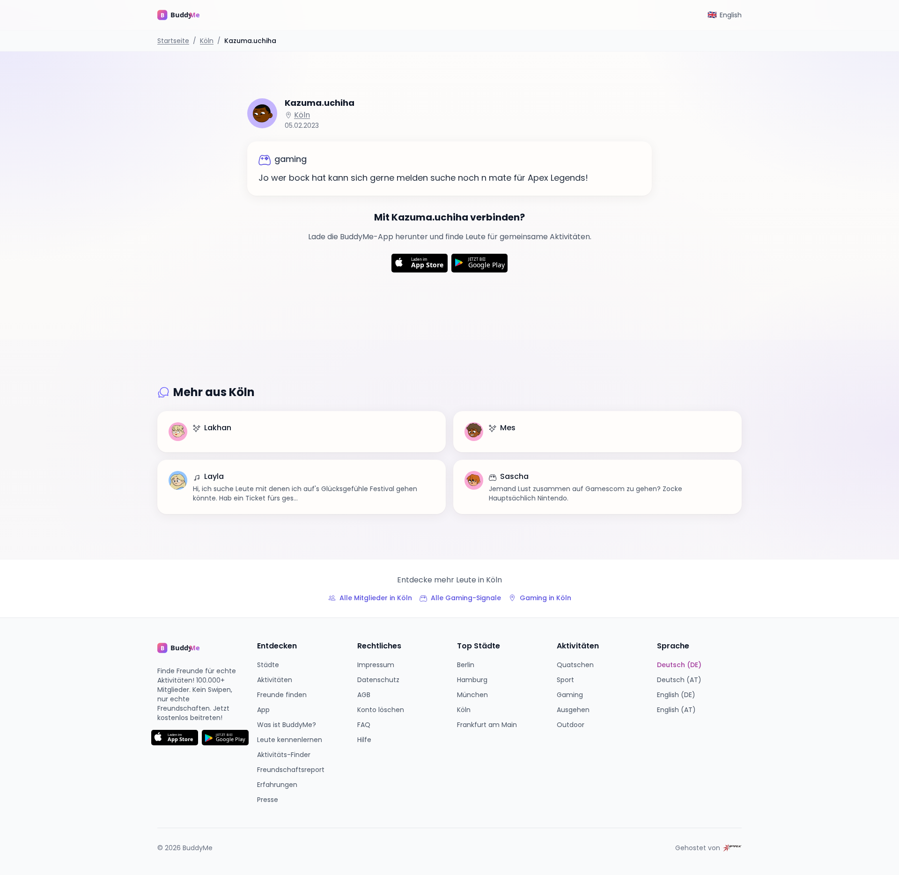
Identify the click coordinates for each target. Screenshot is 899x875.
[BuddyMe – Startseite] (185, 14)
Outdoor (570, 724)
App (263, 709)
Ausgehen (573, 709)
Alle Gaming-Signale (466, 598)
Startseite (173, 40)
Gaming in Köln (545, 598)
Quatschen (575, 664)
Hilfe (364, 739)
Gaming (570, 694)
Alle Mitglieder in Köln (375, 598)
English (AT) (676, 709)
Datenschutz (378, 679)
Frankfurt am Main (487, 724)
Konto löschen (380, 709)
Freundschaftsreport (290, 769)
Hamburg (472, 679)
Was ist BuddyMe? (286, 724)
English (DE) (676, 694)
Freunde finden (282, 694)
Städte (268, 664)
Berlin (465, 664)
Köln (207, 40)
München (472, 694)
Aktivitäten (274, 679)
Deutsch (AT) (679, 679)
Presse (267, 799)
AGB (363, 694)
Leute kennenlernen (289, 739)
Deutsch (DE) (679, 664)
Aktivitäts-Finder (283, 754)
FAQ (363, 724)
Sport (565, 679)
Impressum (375, 664)
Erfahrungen (277, 784)
